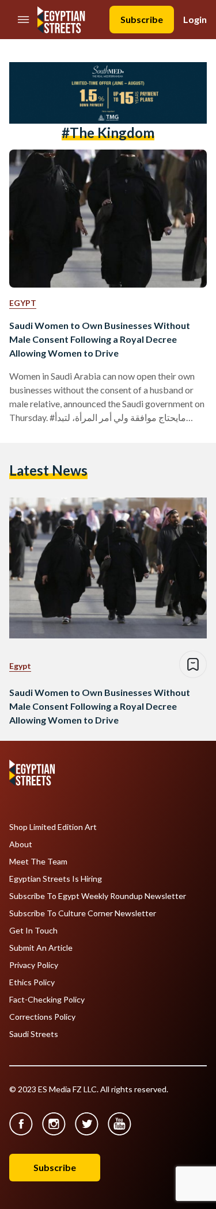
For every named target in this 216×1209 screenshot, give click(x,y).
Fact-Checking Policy (47, 999)
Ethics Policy (32, 982)
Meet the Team (38, 861)
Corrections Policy (42, 1016)
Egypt (22, 303)
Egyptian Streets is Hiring (55, 878)
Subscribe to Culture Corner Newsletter (82, 913)
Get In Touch (33, 930)
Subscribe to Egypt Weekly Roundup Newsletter (97, 896)
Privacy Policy (33, 965)
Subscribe (141, 19)
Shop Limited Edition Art (53, 827)
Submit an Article (41, 947)
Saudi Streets (33, 1034)
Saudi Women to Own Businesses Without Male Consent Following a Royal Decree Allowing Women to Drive (99, 339)
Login (195, 19)
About (20, 844)
